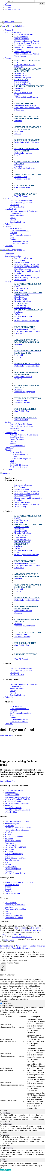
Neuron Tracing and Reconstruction (18, 803)
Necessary (7, 1003)
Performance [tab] (5, 1121)
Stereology (9, 805)
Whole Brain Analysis (13, 808)
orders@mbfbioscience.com (10, 934)
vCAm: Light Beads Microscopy (17, 830)
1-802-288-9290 (20, 928)
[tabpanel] (22, 1058)
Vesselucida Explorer (13, 869)
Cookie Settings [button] (7, 963)
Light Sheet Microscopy (14, 790)
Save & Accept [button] (5, 1170)
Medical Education (12, 795)
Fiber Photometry (11, 793)
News (7, 911)
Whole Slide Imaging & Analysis (17, 810)
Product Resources (12, 885)
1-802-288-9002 (37, 928)
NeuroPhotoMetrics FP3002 (15, 847)
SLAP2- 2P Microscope (14, 854)
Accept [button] (16, 963)
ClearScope (9, 826)
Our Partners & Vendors (14, 918)
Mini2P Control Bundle (14, 836)
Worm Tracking (11, 812)
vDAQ (7, 862)
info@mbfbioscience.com (31, 930)
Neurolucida (9, 843)
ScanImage (9, 851)
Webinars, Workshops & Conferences (19, 882)
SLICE (7, 856)
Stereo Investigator (12, 860)
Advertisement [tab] (5, 1146)
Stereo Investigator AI (13, 823)
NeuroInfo (9, 839)
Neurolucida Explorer (13, 841)
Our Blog (8, 891)
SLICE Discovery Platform (15, 858)
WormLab (8, 871)
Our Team (8, 907)
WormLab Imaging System (15, 873)
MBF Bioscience (6, 735)
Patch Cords (9, 849)
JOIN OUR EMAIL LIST (22, 937)
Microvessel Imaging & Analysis (17, 799)
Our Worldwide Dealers (14, 916)
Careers (8, 7)
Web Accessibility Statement (19, 948)
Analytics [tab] (3, 1132)
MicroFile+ (9, 832)
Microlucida (9, 834)
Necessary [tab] (4, 1001)
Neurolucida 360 (11, 845)
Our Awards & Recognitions (15, 909)
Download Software (12, 893)
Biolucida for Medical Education (17, 821)
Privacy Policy (21, 946)
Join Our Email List (12, 9)
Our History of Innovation (15, 905)
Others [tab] (2, 1159)
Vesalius (8, 864)
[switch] (1, 1113)
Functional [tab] (4, 1110)
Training (8, 887)
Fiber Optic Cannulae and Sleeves (18, 828)
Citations (8, 913)
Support (8, 5)
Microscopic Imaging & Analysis (17, 797)
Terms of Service (6, 946)
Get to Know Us (11, 903)
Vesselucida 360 (11, 867)
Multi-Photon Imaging (13, 801)
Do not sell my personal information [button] (13, 961)
